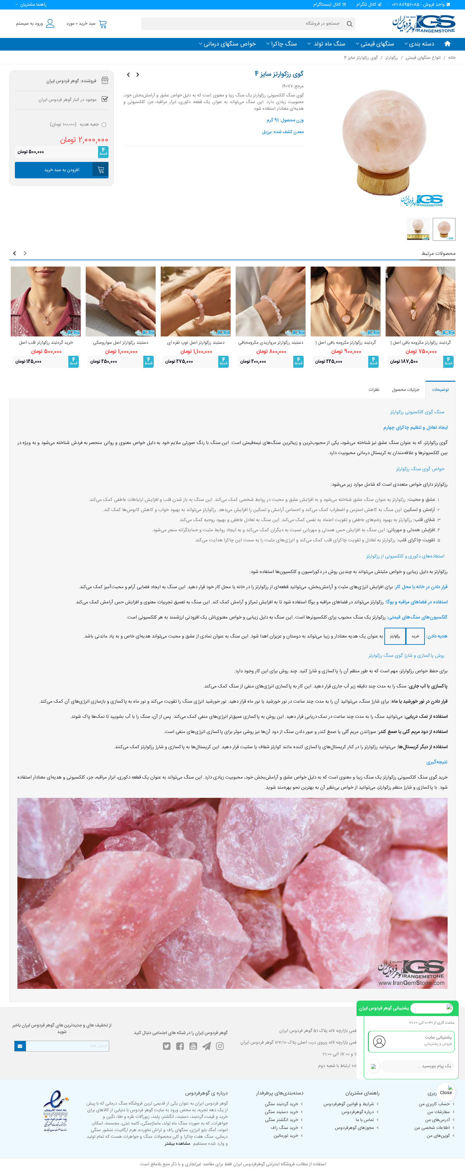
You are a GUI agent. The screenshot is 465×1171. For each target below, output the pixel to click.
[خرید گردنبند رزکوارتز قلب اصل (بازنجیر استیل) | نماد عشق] (46, 301)
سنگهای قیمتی (377, 44)
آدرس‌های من (437, 1120)
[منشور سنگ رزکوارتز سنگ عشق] (137, 75)
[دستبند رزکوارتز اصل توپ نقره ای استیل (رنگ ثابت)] (196, 301)
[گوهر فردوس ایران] (421, 23)
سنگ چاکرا (284, 44)
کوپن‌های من (438, 1136)
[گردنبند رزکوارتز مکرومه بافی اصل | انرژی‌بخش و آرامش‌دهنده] (421, 301)
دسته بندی (421, 44)
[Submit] (20, 1046)
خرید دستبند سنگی (281, 1112)
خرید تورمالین (286, 1136)
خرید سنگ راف (284, 1128)
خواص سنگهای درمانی (230, 44)
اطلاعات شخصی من (432, 1128)
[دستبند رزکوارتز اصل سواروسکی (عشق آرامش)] (121, 301)
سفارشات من (438, 1112)
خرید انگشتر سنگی (281, 1120)
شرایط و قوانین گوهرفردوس (349, 1104)
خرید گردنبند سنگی (281, 1104)
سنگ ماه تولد (328, 44)
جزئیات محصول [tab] (405, 390)
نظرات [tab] (374, 390)
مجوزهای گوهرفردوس (354, 1128)
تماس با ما (365, 1120)
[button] (29, 4)
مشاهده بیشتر (177, 1144)
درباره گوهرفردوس (358, 1112)
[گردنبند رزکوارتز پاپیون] (128, 75)
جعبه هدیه (74, 124)
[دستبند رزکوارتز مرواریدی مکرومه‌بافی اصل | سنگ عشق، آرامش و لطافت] (271, 301)
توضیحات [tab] (440, 390)
